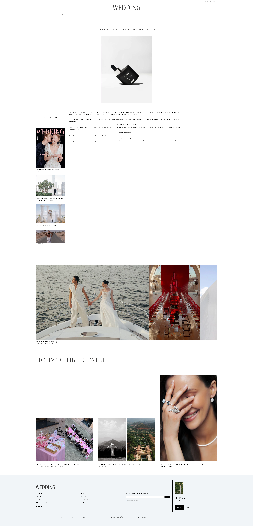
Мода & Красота (167, 14)
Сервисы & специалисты (111, 14)
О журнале (206, 1)
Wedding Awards (85, 499)
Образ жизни (191, 14)
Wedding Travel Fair (41, 502)
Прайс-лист (84, 496)
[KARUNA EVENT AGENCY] (57, 342)
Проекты (215, 14)
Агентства (85, 14)
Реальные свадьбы (140, 14)
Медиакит (83, 493)
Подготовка (39, 14)
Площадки (62, 14)
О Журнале (39, 493)
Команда (38, 496)
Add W (82, 502)
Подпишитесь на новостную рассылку (137, 493)
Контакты (212, 1)
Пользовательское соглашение (179, 516)
